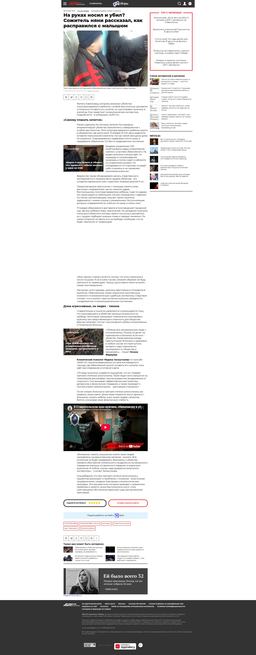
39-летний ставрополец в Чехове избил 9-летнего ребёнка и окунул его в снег (88, 558)
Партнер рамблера (105, 645)
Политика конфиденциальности (171, 606)
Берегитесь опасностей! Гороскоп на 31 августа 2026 (171, 30)
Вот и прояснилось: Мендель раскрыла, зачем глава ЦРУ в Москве (176, 140)
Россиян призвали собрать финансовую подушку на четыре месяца (174, 167)
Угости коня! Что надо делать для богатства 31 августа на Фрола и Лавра (171, 41)
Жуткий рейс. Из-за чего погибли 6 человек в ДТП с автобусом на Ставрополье (171, 20)
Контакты (104, 606)
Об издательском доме (92, 604)
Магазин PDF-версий (137, 604)
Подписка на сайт (89, 606)
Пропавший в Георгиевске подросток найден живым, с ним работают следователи (130, 558)
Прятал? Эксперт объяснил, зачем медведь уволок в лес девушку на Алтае (175, 108)
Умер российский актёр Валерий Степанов (174, 184)
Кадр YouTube (93, 91)
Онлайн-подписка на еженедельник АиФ (166, 604)
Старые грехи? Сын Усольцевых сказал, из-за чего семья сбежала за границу (176, 99)
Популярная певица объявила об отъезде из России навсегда (174, 158)
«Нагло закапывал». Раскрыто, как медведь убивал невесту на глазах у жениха (176, 117)
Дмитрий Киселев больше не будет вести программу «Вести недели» (175, 175)
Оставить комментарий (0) (128, 503)
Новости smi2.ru (72, 595)
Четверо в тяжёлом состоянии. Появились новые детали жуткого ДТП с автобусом (171, 62)
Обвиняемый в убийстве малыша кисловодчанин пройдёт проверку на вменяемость (88, 549)
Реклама (121, 604)
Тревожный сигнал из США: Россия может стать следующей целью (175, 149)
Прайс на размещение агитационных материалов (132, 606)
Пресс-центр (110, 604)
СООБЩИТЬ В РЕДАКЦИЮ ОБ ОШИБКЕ (96, 609)
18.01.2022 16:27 (69, 11)
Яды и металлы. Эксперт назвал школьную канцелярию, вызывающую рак (174, 125)
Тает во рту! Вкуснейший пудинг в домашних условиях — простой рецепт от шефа (175, 81)
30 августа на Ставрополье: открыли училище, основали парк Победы (171, 52)
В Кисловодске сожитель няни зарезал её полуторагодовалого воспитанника (130, 549)
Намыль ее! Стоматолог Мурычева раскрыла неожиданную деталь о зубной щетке (175, 90)
